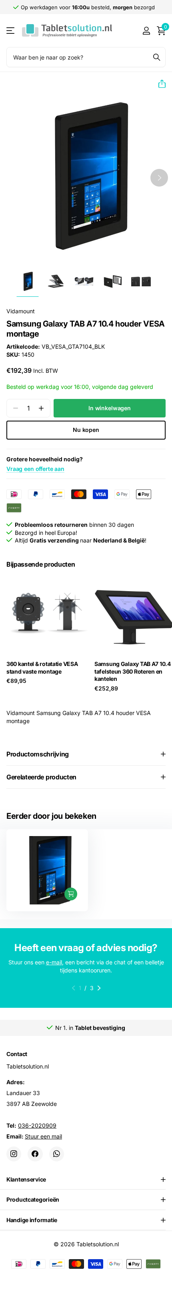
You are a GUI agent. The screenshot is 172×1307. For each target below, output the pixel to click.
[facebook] (35, 1154)
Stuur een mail (43, 1136)
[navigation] (27, 282)
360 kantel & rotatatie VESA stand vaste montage (42, 667)
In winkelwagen (109, 408)
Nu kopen (86, 429)
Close (86, 1179)
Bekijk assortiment (11, 30)
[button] (159, 84)
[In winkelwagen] (70, 894)
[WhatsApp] (56, 1154)
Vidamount (20, 311)
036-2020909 (37, 1125)
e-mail (54, 962)
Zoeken (157, 57)
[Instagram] (13, 1154)
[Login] (146, 30)
